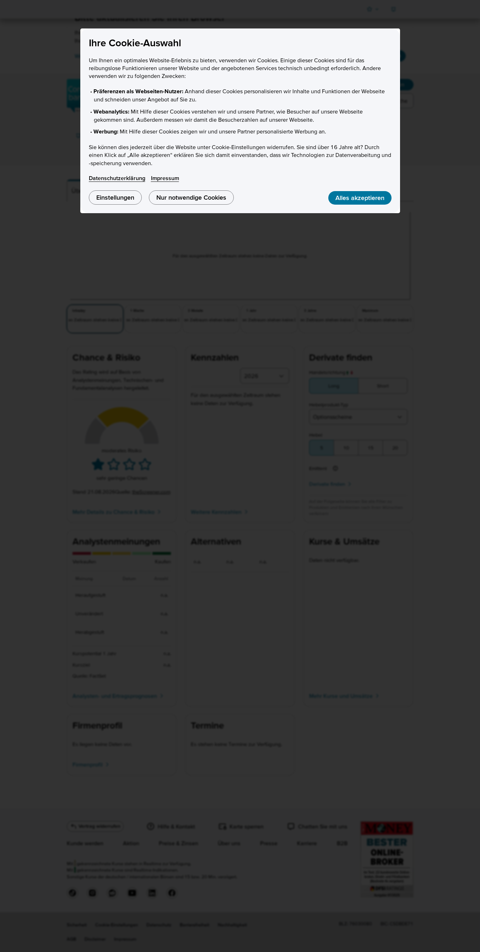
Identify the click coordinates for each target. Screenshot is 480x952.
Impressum (165, 178)
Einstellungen (115, 197)
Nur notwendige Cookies (191, 197)
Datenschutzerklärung (117, 178)
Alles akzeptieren (359, 197)
